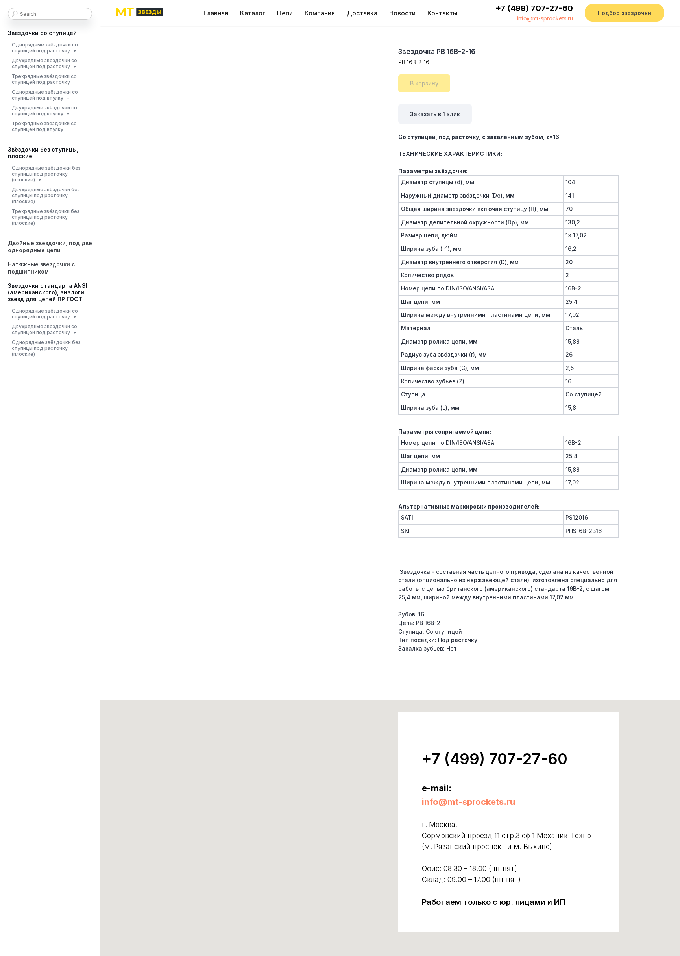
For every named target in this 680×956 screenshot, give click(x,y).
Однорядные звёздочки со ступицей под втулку (45, 95)
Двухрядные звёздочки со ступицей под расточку (44, 63)
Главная (215, 13)
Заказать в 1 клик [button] (435, 114)
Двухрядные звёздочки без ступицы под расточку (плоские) (46, 195)
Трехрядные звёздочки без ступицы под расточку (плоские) (45, 217)
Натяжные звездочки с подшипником (41, 268)
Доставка (362, 13)
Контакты (442, 13)
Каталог (252, 13)
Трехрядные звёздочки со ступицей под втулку (44, 126)
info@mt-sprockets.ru (545, 18)
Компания (320, 13)
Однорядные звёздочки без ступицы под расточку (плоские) (46, 174)
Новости (402, 13)
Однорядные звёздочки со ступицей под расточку (45, 48)
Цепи (285, 13)
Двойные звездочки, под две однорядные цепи (50, 246)
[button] (624, 13)
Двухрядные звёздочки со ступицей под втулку (44, 110)
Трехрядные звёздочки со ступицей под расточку (44, 79)
